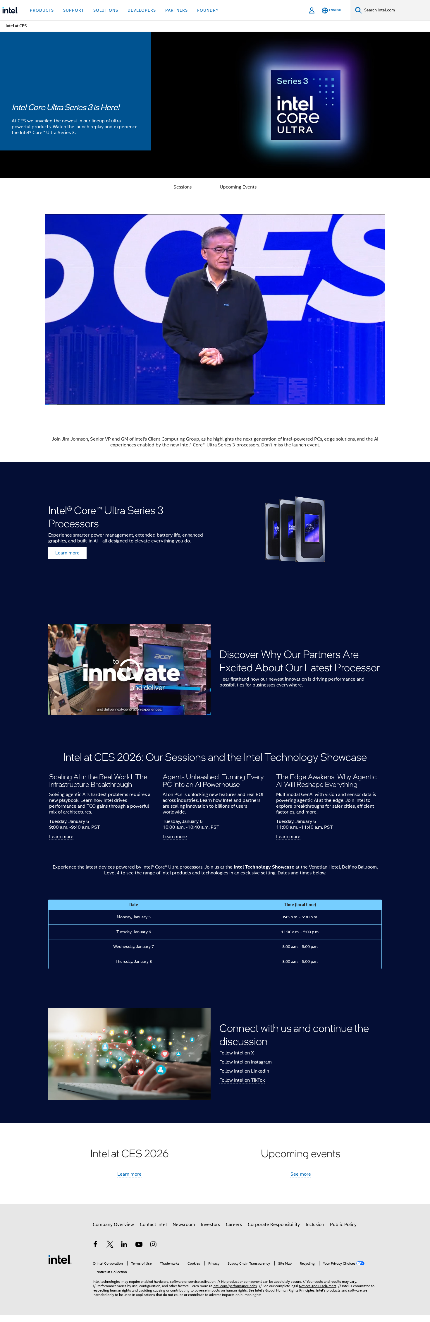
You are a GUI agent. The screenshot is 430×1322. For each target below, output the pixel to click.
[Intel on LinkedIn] (124, 1245)
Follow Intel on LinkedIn (244, 1071)
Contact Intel (153, 1224)
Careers (234, 1224)
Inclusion (315, 1224)
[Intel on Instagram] (153, 1245)
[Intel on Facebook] (95, 1245)
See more (300, 1174)
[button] (215, 799)
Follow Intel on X (236, 1053)
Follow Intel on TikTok (242, 1080)
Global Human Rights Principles (289, 1290)
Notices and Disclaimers (317, 1286)
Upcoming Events (238, 187)
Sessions (182, 187)
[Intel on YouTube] (139, 1245)
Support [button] (73, 10)
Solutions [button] (105, 10)
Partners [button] (176, 10)
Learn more (67, 553)
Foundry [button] (208, 10)
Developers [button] (142, 10)
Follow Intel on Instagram (245, 1062)
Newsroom (184, 1224)
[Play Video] (129, 669)
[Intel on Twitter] (110, 1245)
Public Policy (343, 1224)
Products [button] (42, 10)
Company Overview (113, 1224)
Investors (210, 1224)
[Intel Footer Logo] (60, 1259)
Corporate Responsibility (274, 1224)
